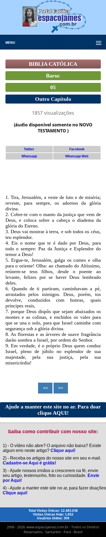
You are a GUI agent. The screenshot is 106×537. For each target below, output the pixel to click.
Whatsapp (29, 156)
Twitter (29, 149)
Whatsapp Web (76, 156)
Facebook (77, 149)
